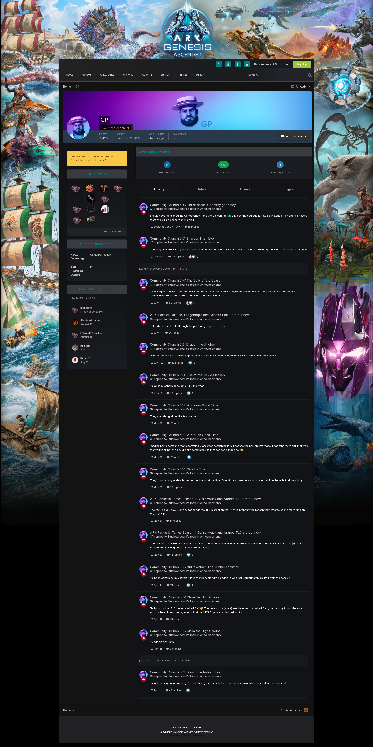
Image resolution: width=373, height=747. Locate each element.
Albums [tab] (245, 189)
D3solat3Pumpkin (91, 333)
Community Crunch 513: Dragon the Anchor (182, 344)
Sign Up (301, 64)
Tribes (184, 75)
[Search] (309, 74)
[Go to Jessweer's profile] (91, 198)
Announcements (210, 208)
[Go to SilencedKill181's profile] (118, 188)
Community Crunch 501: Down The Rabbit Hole (185, 672)
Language (179, 727)
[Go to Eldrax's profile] (89, 188)
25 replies (174, 332)
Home (69, 75)
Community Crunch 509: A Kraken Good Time (184, 405)
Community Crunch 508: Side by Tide (177, 469)
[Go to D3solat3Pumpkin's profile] (75, 335)
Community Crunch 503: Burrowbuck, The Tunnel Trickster (194, 567)
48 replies (177, 362)
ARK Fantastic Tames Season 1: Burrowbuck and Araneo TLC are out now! (205, 499)
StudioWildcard (177, 208)
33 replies (175, 393)
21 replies (175, 585)
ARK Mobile (107, 75)
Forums (87, 75)
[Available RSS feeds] (306, 710)
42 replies (174, 690)
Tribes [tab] (201, 189)
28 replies (176, 423)
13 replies (176, 487)
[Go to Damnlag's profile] (105, 209)
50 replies (174, 302)
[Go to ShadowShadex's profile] (75, 322)
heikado (85, 345)
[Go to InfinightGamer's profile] (91, 209)
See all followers (114, 231)
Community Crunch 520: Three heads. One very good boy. (193, 205)
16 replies (193, 226)
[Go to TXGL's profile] (77, 198)
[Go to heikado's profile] (75, 347)
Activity (147, 75)
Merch (200, 75)
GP (152, 208)
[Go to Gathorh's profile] (104, 188)
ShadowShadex (90, 320)
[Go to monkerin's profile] (75, 309)
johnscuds (145, 660)
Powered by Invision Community (187, 735)
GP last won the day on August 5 (92, 156)
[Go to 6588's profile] (77, 219)
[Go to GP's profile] (143, 207)
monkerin (86, 307)
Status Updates (292, 74)
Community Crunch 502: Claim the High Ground (185, 597)
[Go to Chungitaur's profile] (105, 198)
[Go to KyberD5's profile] (75, 360)
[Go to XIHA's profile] (75, 188)
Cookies (196, 727)
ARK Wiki (128, 75)
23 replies (177, 256)
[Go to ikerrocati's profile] (77, 209)
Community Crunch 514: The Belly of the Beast (185, 280)
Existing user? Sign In (269, 64)
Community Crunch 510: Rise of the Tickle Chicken (187, 375)
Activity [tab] (158, 189)
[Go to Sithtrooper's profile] (91, 219)
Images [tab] (288, 189)
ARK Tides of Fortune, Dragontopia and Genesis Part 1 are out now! (200, 315)
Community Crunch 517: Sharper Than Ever (182, 238)
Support (166, 75)
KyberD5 (85, 358)
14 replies (175, 520)
